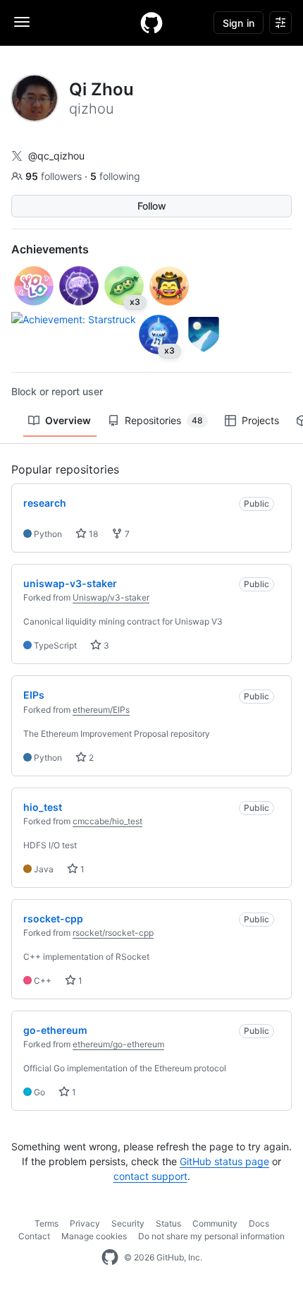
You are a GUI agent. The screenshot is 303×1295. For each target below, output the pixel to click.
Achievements (50, 249)
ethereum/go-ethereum (118, 1044)
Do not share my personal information (211, 1236)
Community (214, 1223)
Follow (151, 206)
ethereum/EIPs (101, 709)
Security (127, 1223)
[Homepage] (151, 22)
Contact (34, 1236)
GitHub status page (224, 1161)
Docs (259, 1223)
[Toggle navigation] (21, 21)
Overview (68, 420)
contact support (150, 1176)
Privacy (85, 1223)
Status (168, 1223)
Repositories (164, 420)
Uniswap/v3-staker (111, 597)
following (115, 176)
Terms (46, 1223)
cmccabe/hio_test (107, 821)
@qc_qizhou (56, 156)
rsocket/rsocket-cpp (113, 932)
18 (92, 534)
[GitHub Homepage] (109, 1257)
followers (55, 176)
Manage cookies (94, 1236)
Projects (260, 420)
